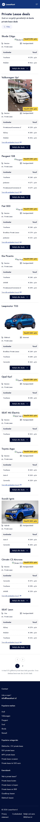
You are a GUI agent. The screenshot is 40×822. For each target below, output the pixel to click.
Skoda (4, 729)
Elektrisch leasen (8, 798)
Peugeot (5, 720)
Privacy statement (5, 815)
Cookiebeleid (17, 814)
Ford (3, 724)
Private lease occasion (10, 759)
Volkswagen (6, 716)
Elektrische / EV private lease (12, 746)
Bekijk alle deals (18, 68)
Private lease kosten (9, 781)
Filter (8, 27)
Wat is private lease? (9, 776)
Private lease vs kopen (10, 785)
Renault (4, 733)
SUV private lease (8, 750)
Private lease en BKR (9, 789)
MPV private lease (8, 754)
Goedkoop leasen (8, 793)
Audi (3, 711)
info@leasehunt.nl (9, 698)
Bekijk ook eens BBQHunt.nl (29, 815)
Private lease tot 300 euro (11, 763)
